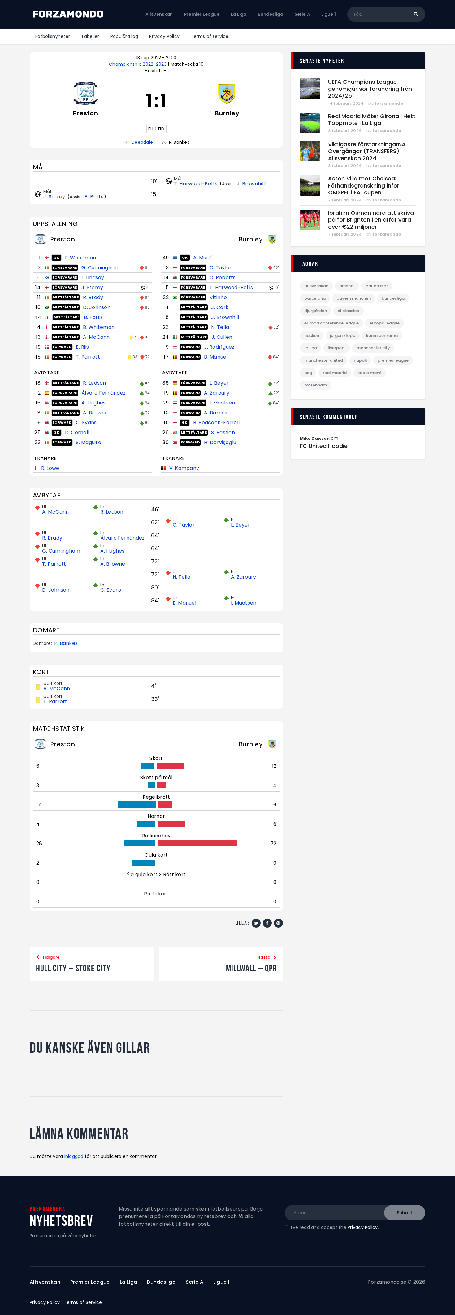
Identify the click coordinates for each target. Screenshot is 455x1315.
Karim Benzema (382, 335)
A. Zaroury (216, 392)
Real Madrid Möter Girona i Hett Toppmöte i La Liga (371, 120)
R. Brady (93, 297)
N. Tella (220, 327)
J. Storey (55, 196)
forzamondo (389, 103)
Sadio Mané (370, 373)
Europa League (385, 323)
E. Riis (82, 347)
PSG (308, 373)
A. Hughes (93, 402)
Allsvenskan (316, 286)
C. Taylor (221, 267)
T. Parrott (88, 356)
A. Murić (203, 257)
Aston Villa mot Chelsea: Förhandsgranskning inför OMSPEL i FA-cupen (363, 185)
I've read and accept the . (335, 1227)
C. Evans (86, 422)
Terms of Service (83, 1302)
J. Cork (219, 307)
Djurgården (315, 311)
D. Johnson (96, 307)
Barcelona (315, 298)
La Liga (310, 348)
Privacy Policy (363, 1227)
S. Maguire (88, 442)
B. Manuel (216, 356)
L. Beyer (219, 382)
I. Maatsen (222, 402)
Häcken (311, 335)
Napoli (360, 360)
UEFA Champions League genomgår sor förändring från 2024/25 (370, 88)
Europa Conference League (331, 323)
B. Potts (93, 196)
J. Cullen (221, 337)
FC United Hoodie (324, 446)
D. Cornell (77, 432)
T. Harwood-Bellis (196, 183)
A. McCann (96, 337)
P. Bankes (66, 643)
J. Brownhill (251, 183)
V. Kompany (184, 468)
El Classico (348, 311)
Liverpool (337, 348)
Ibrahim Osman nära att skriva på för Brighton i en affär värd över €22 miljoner (371, 220)
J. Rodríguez (219, 347)
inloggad (74, 1156)
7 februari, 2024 (345, 200)
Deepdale (142, 142)
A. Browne (95, 412)
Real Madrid (335, 373)
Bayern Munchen (353, 298)
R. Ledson (94, 382)
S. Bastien (223, 432)
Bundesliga (393, 298)
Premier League (393, 360)
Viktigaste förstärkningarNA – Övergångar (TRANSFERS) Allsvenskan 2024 (370, 151)
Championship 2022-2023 (138, 64)
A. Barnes (215, 412)
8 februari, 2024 (345, 131)
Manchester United (323, 360)
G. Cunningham (100, 267)
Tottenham (315, 385)
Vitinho (218, 297)
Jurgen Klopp (342, 335)
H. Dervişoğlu (220, 442)
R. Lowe (50, 468)
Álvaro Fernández (103, 392)
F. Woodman (80, 257)
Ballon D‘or (377, 286)
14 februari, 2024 (345, 103)
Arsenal (347, 286)
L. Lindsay (92, 277)
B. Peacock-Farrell (216, 422)
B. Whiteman (99, 327)
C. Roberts (223, 277)
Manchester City (373, 348)
